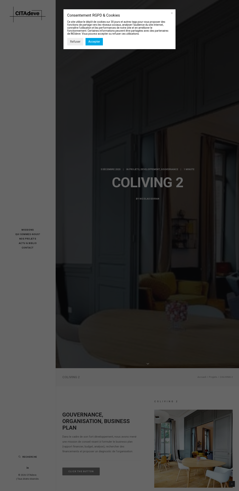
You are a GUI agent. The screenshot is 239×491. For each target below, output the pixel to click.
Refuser (75, 41)
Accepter (94, 41)
